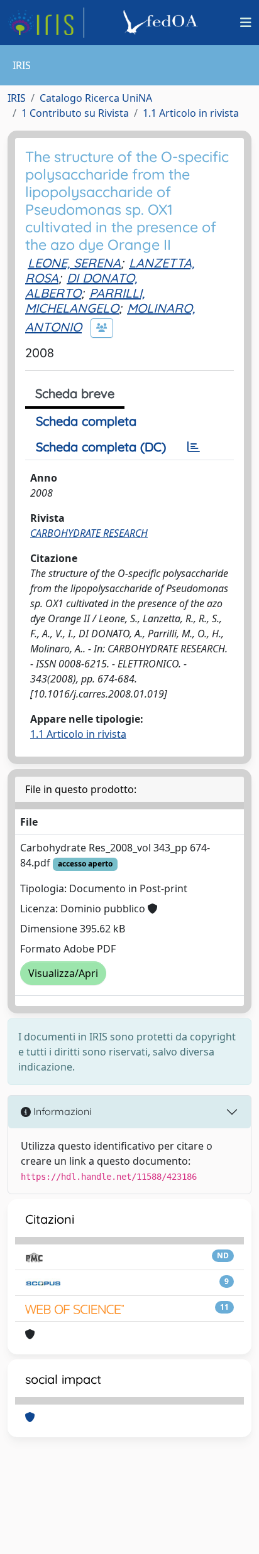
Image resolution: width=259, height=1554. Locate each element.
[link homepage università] (162, 23)
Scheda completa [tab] (86, 421)
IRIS (17, 98)
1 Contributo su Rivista (75, 113)
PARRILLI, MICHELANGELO (85, 300)
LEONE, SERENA (74, 263)
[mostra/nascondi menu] (245, 22)
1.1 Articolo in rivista (191, 113)
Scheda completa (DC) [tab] (101, 447)
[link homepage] (46, 23)
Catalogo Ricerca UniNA (96, 98)
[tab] (194, 447)
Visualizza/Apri (63, 973)
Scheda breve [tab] (74, 393)
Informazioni (61, 1111)
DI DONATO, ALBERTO (81, 285)
